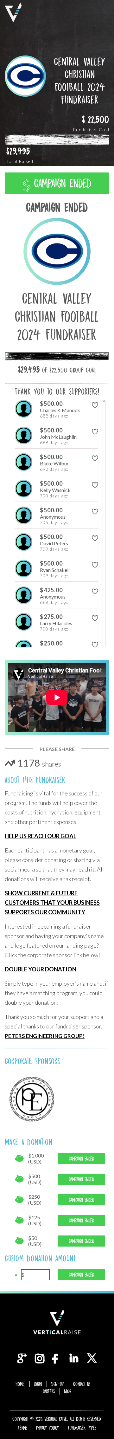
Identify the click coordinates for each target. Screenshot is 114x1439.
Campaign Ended (61, 183)
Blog (67, 1391)
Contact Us (81, 1384)
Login (38, 1384)
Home (20, 1384)
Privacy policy (47, 1428)
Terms (22, 1428)
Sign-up (57, 1384)
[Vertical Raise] (13, 13)
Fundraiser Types (82, 1428)
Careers (49, 1391)
